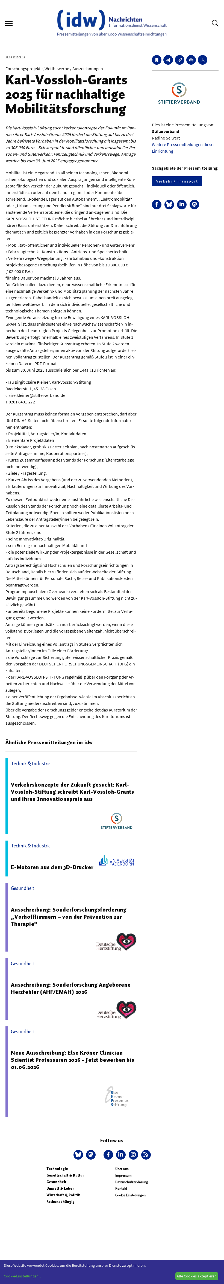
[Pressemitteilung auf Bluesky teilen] (169, 204)
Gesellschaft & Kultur (65, 1175)
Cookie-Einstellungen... (22, 1276)
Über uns (121, 1168)
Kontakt (121, 1188)
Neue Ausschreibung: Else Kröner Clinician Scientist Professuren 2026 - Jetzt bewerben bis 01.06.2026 (72, 1060)
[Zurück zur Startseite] (112, 23)
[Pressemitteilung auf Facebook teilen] (156, 204)
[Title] (179, 60)
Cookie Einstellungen (130, 1195)
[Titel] (156, 60)
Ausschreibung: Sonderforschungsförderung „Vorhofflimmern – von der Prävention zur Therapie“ (68, 917)
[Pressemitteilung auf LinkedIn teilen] (182, 204)
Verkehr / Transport (177, 181)
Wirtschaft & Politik (63, 1195)
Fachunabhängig (60, 1201)
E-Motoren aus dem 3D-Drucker (52, 867)
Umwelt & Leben (60, 1188)
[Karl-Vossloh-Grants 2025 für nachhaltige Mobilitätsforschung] (168, 60)
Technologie (57, 1168)
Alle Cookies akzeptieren (197, 1276)
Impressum (123, 1175)
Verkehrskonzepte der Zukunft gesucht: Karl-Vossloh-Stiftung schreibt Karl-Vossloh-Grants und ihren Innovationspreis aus (72, 792)
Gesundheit (56, 1182)
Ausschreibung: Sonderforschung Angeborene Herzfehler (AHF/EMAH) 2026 (71, 988)
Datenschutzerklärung (131, 1182)
